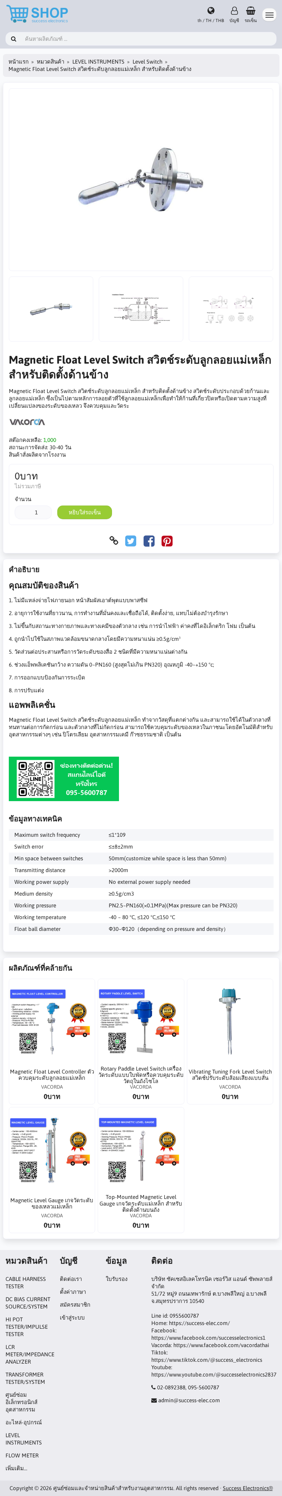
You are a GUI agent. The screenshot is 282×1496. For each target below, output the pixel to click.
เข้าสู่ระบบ (72, 1317)
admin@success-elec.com (189, 1400)
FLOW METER (22, 1455)
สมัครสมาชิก (75, 1305)
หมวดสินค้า (50, 61)
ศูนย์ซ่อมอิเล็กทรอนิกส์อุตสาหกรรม (21, 1402)
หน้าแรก (18, 61)
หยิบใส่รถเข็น (85, 512)
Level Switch (147, 61)
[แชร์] (130, 540)
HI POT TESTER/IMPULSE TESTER (27, 1326)
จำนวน (23, 499)
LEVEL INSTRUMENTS (98, 61)
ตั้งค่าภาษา (73, 1292)
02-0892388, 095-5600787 (188, 1387)
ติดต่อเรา (71, 1279)
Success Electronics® (248, 1488)
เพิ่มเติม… (16, 1468)
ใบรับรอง (116, 1279)
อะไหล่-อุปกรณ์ (24, 1422)
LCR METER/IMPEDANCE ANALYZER (30, 1354)
